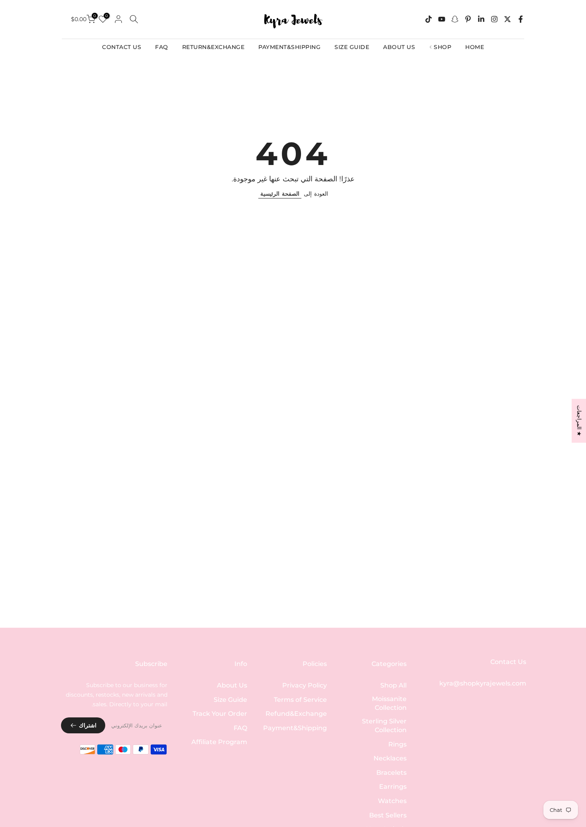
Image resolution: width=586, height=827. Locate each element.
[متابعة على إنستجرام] (494, 19)
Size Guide (230, 699)
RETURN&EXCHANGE (213, 47)
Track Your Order (220, 713)
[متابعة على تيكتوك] (428, 19)
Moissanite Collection (389, 703)
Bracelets (391, 772)
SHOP (442, 47)
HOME (474, 47)
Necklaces (390, 758)
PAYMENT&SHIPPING (289, 47)
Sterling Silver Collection (384, 725)
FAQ (161, 47)
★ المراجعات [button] (579, 420)
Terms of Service (300, 699)
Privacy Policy (304, 685)
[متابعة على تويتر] (507, 19)
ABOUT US (399, 47)
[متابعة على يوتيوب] (441, 19)
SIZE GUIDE (351, 47)
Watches (392, 801)
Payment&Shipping (295, 728)
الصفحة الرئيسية (279, 193)
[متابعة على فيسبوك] (520, 19)
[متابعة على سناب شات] (454, 19)
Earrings (393, 786)
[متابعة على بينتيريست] (468, 19)
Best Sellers (388, 815)
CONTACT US (121, 47)
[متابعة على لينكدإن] (481, 19)
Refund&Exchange (296, 713)
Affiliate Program (219, 742)
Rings (397, 744)
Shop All (393, 685)
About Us (232, 685)
